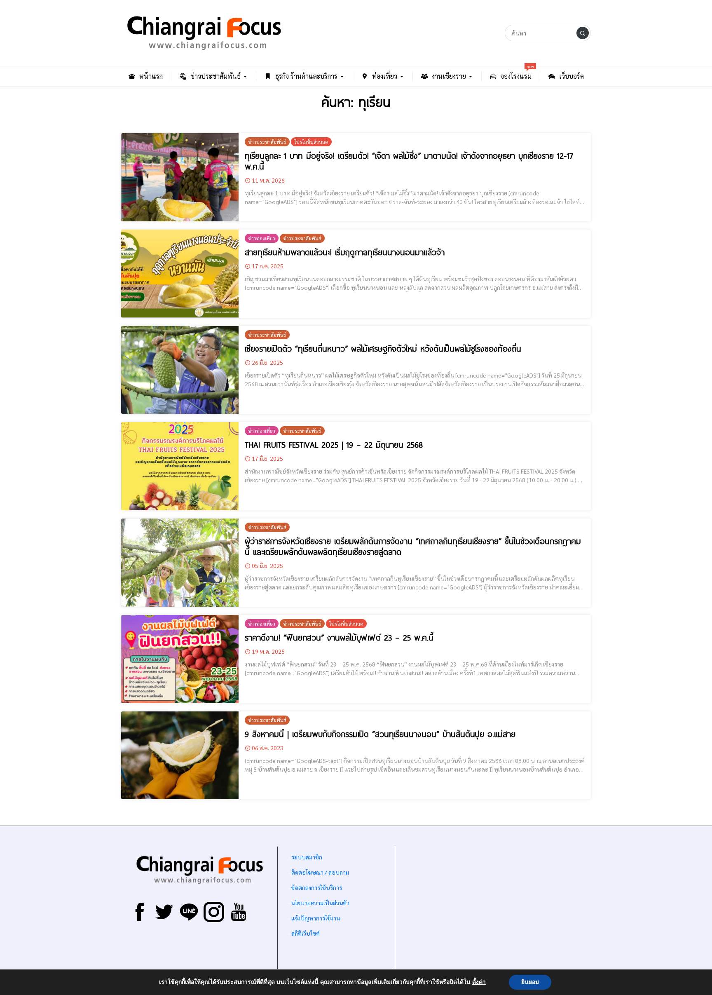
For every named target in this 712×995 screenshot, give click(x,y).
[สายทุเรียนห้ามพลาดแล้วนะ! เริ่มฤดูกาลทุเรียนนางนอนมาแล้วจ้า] (180, 274)
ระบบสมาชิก (306, 857)
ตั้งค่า (479, 982)
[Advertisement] (492, 910)
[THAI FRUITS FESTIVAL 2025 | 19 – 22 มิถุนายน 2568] (180, 466)
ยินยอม (530, 982)
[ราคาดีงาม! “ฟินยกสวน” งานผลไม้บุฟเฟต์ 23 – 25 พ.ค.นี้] (180, 659)
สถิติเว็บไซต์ (305, 933)
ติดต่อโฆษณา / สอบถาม (320, 872)
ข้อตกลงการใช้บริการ (316, 887)
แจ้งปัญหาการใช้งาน (315, 918)
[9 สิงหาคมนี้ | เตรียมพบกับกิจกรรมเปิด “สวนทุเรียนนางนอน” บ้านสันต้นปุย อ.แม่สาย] (180, 755)
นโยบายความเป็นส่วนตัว (320, 902)
